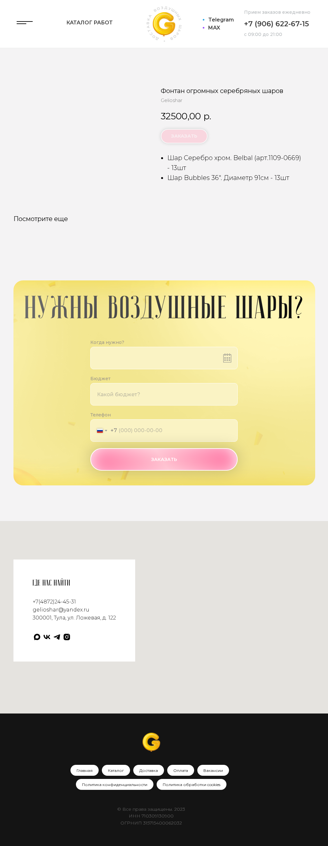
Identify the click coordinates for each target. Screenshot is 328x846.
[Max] (37, 637)
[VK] (47, 637)
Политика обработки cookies (191, 784)
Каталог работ (89, 23)
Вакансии (213, 770)
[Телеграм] (57, 637)
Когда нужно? (107, 342)
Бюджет (100, 378)
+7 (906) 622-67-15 (276, 24)
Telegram (221, 20)
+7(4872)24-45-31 (54, 602)
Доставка (148, 770)
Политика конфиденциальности (114, 784)
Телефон (100, 415)
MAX (214, 28)
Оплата (180, 770)
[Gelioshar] (67, 637)
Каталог (116, 770)
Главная (85, 770)
